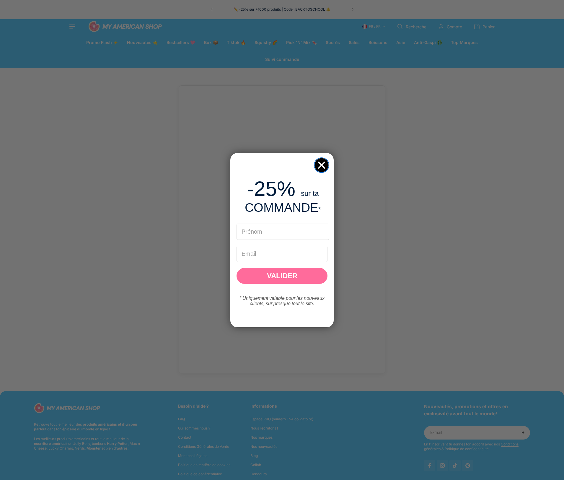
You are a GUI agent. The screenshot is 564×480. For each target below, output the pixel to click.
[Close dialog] (321, 165)
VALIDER (282, 276)
